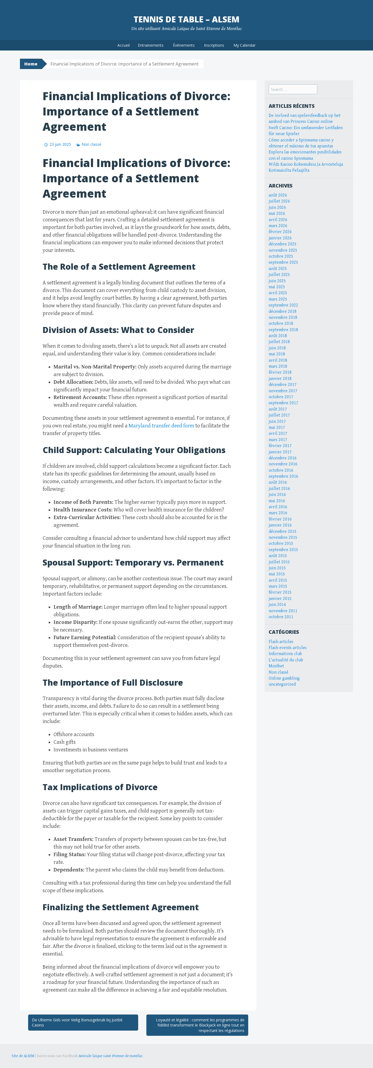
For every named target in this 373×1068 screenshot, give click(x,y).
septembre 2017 (283, 403)
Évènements (184, 45)
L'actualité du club (286, 660)
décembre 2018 (283, 311)
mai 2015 (277, 574)
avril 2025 (278, 293)
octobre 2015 (281, 543)
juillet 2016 (279, 488)
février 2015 (280, 592)
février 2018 (280, 372)
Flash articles (281, 641)
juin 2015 (277, 568)
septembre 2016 (283, 476)
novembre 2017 (283, 391)
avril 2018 (278, 360)
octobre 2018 (281, 323)
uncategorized (282, 684)
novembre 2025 (283, 250)
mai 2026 (277, 213)
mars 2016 (278, 513)
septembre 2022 (283, 305)
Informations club (285, 653)
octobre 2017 (281, 397)
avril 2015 (278, 580)
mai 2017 (277, 427)
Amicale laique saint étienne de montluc (111, 1056)
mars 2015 (278, 586)
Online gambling (284, 678)
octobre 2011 (281, 617)
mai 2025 (277, 287)
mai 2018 (277, 354)
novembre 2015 (283, 537)
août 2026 (278, 195)
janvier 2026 (280, 238)
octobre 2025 (281, 256)
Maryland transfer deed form (161, 426)
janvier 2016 (280, 525)
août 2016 (278, 482)
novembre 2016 (283, 464)
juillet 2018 (279, 341)
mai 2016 (277, 501)
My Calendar (244, 45)
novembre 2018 (283, 317)
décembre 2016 (283, 458)
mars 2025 (278, 299)
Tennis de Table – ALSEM (186, 19)
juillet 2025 (279, 274)
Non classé (91, 144)
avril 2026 (278, 219)
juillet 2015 (279, 562)
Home (30, 64)
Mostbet (276, 666)
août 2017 (278, 409)
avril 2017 (278, 433)
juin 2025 (277, 281)
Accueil (123, 45)
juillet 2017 (279, 415)
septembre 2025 (283, 262)
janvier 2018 (280, 378)
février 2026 (280, 231)
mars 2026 (278, 225)
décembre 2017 (283, 384)
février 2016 (280, 519)
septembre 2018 (283, 329)
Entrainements (151, 45)
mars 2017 (278, 439)
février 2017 (280, 445)
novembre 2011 (283, 611)
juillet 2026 (279, 201)
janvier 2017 (280, 452)
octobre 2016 (281, 470)
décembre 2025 (283, 244)
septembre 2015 (283, 549)
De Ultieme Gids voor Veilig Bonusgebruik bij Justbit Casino (77, 1022)
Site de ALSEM (23, 1056)
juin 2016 (277, 494)
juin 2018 (277, 348)
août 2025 (278, 268)
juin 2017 (277, 421)
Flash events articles (288, 647)
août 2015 (278, 555)
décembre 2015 (283, 531)
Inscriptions (214, 45)
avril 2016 (278, 507)
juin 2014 (277, 604)
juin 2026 (277, 207)
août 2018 (278, 335)
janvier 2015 (280, 598)
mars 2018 (278, 366)
